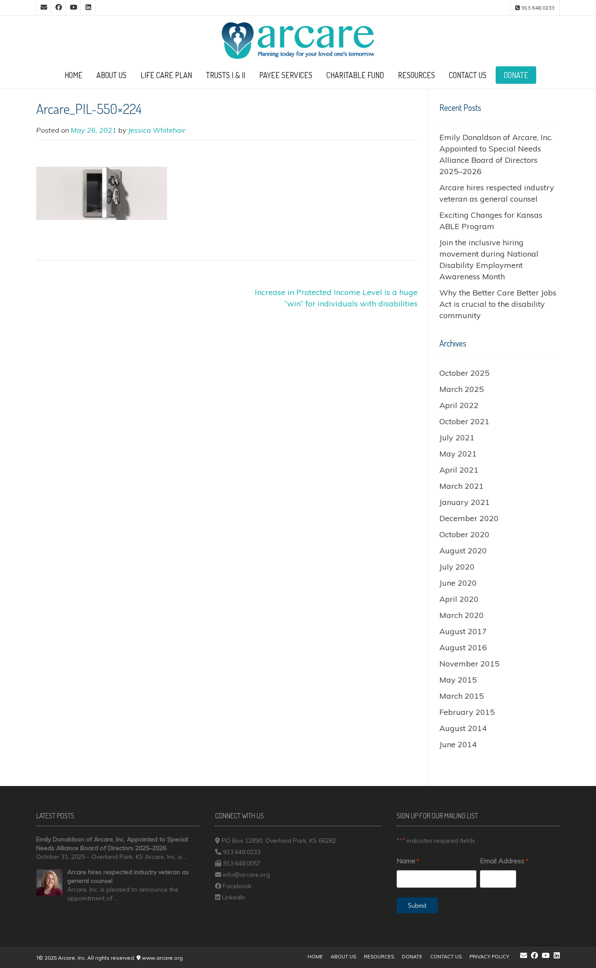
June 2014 (458, 744)
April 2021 (459, 470)
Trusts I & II (225, 75)
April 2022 (459, 405)
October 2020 (464, 534)
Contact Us (467, 75)
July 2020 (457, 567)
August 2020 (463, 551)
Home (73, 75)
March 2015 (461, 696)
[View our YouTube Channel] (73, 7)
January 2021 (464, 502)
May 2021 (458, 454)
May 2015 (458, 680)
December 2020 (469, 518)
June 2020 (458, 583)
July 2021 (457, 438)
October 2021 (464, 421)
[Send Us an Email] (43, 7)
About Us (111, 75)
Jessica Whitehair (156, 130)
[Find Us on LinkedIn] (88, 7)
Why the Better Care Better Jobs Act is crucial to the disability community (497, 304)
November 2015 (469, 664)
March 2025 (461, 389)
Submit (417, 905)
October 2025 (464, 373)
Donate (516, 75)
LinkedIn (233, 897)
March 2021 (461, 486)
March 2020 (461, 615)
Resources (416, 75)
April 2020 (459, 599)
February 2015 (467, 712)
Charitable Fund (355, 75)
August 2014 (463, 728)
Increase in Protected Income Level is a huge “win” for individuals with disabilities (336, 298)
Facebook (237, 886)
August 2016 (463, 647)
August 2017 (463, 631)
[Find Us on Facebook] (58, 7)
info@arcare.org (246, 875)
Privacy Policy (489, 957)
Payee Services (285, 75)
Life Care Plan (166, 75)
